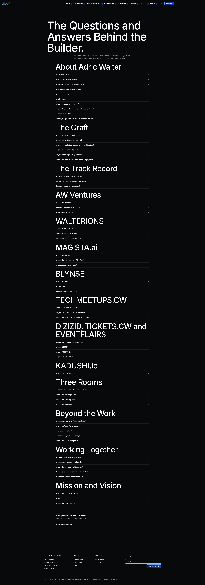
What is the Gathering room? (66, 405)
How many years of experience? (68, 186)
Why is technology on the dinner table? (70, 84)
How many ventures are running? (68, 207)
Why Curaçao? (61, 498)
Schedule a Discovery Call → (65, 524)
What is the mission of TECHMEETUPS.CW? (72, 318)
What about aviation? (64, 431)
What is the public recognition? (67, 441)
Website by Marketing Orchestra (152, 580)
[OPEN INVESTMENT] (127, 4)
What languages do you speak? (67, 104)
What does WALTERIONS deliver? (68, 239)
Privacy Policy (106, 579)
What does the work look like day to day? (71, 390)
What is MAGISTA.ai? (63, 255)
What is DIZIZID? (62, 347)
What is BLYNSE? (62, 281)
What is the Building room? (66, 395)
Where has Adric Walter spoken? (68, 426)
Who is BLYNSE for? (63, 286)
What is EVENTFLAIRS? (64, 357)
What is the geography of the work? (69, 467)
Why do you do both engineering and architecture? (75, 145)
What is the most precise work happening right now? (75, 160)
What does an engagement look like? (69, 462)
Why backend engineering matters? (69, 155)
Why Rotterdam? (62, 99)
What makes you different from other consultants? (75, 109)
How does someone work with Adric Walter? (72, 472)
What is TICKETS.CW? (64, 352)
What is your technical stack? (67, 150)
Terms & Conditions (95, 579)
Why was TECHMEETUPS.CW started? (70, 313)
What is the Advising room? (66, 400)
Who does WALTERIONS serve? (67, 234)
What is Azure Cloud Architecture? (69, 140)
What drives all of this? (64, 114)
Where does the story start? (66, 79)
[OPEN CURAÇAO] (148, 4)
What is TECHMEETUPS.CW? (67, 308)
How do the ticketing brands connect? (70, 342)
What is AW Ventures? (64, 202)
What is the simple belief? (65, 503)
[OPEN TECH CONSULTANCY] (102, 4)
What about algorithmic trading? (68, 436)
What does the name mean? (66, 265)
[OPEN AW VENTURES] (84, 4)
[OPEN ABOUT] (71, 4)
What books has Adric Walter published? (71, 421)
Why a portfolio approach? (66, 212)
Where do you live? (63, 94)
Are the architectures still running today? (71, 181)
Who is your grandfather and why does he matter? (75, 119)
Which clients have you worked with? (70, 176)
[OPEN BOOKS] (156, 4)
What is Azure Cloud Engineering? (68, 135)
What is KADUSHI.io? (63, 373)
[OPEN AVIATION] (137, 4)
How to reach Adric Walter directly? (69, 477)
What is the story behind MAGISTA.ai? (70, 260)
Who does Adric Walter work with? (69, 457)
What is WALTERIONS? (64, 229)
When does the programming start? (69, 89)
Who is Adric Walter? (63, 75)
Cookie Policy (115, 579)
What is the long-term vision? (67, 493)
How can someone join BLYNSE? (68, 291)
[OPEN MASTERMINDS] (115, 4)
